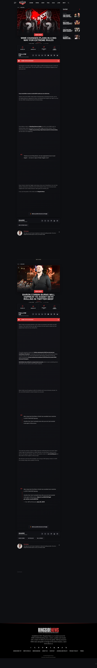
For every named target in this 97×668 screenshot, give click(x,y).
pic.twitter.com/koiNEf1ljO (31, 497)
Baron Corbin (22, 536)
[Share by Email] (57, 221)
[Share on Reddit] (54, 221)
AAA (53, 2)
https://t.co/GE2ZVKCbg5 (44, 495)
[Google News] (39, 55)
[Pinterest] (45, 55)
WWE (37, 2)
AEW (42, 2)
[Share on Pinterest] (51, 221)
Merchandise (36, 649)
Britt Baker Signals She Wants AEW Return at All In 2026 (67, 23)
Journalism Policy (62, 649)
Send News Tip (17, 649)
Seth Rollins (31, 536)
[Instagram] (51, 55)
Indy (64, 2)
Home (31, 2)
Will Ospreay (40, 536)
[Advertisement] (27, 143)
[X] (36, 55)
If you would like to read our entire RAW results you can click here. (34, 93)
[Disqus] (38, 589)
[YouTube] (48, 55)
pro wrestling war (52, 454)
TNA (48, 2)
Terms (82, 649)
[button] (68, 3)
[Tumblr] (50, 646)
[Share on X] (45, 221)
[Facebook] (33, 55)
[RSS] (66, 646)
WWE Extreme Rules (23, 225)
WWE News (22, 7)
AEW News (65, 13)
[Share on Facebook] (42, 221)
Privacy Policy (74, 649)
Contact (52, 649)
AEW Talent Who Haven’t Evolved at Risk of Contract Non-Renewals (68, 30)
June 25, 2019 (41, 500)
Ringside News (41, 191)
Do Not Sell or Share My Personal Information (48, 655)
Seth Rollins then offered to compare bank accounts (31, 362)
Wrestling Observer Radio (35, 126)
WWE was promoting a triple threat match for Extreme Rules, (43, 129)
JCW (58, 2)
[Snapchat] (54, 55)
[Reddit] (57, 55)
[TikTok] (62, 646)
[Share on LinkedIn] (48, 221)
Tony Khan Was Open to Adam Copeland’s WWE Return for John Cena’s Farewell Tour (67, 16)
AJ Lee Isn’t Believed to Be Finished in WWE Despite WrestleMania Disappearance (67, 37)
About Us (45, 649)
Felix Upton (32, 43)
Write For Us (27, 649)
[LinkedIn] (42, 55)
